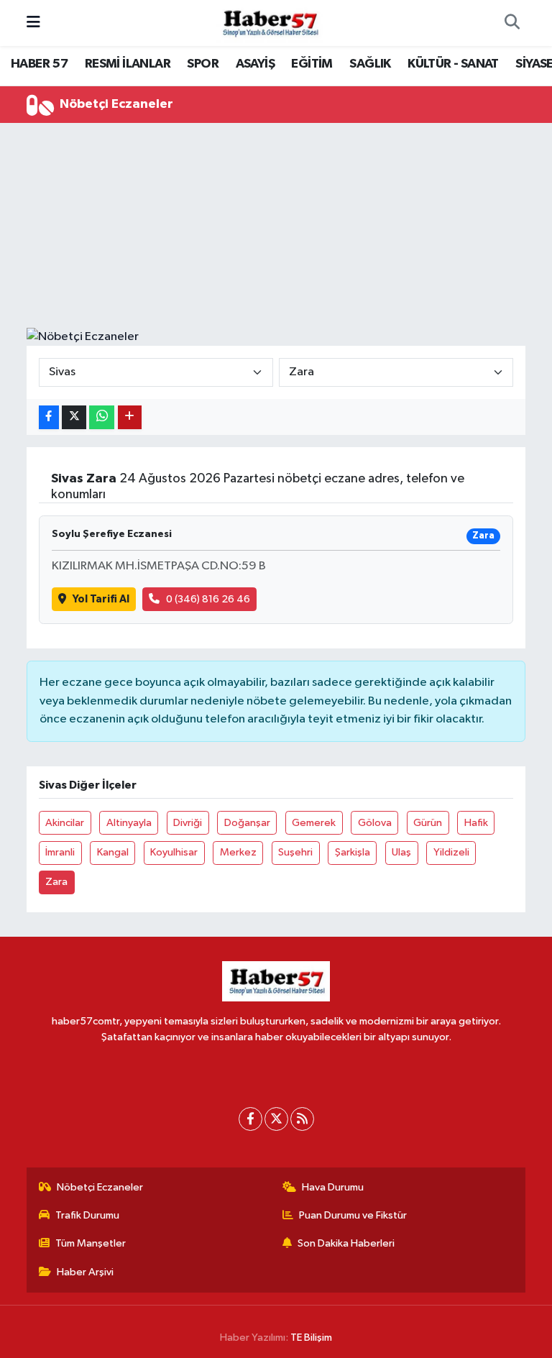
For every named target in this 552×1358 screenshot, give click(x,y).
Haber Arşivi (85, 1272)
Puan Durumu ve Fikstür (353, 1215)
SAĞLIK (369, 64)
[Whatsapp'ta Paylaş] (101, 417)
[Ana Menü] (33, 23)
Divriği (187, 822)
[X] (276, 1119)
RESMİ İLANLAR (127, 64)
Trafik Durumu (87, 1215)
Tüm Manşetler (90, 1243)
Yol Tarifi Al (101, 599)
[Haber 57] (269, 23)
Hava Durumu (333, 1187)
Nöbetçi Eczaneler (100, 1187)
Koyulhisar (174, 852)
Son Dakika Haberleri (346, 1243)
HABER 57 (39, 64)
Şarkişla (352, 852)
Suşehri (295, 852)
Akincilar (64, 822)
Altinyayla (129, 822)
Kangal (113, 852)
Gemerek (314, 822)
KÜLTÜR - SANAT (453, 64)
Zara (56, 881)
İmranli (60, 852)
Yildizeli (451, 852)
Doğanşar (247, 822)
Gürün (427, 822)
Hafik (476, 822)
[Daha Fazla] (130, 417)
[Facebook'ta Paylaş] (49, 417)
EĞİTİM (311, 64)
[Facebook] (250, 1119)
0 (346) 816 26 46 (208, 599)
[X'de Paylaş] (74, 417)
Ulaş (401, 852)
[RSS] (302, 1119)
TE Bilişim (311, 1337)
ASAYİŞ (255, 64)
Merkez (238, 852)
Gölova (375, 822)
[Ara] (511, 23)
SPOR (202, 64)
